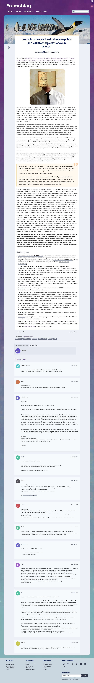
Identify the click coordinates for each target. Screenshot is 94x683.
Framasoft (72, 58)
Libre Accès (48, 60)
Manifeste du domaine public (45, 159)
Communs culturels (28, 336)
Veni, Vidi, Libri (22, 312)
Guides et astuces (47, 664)
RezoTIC (55, 338)
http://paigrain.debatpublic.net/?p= (28, 438)
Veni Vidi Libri (32, 60)
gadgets (23, 642)
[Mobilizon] (76, 664)
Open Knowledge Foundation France (44, 58)
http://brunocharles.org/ (26, 582)
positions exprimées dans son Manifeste (44, 323)
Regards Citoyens (22, 60)
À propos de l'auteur (21, 345)
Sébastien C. (24, 397)
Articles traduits (41, 11)
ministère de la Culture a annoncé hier (46, 107)
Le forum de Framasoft (30, 663)
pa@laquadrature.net (24, 285)
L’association (9, 663)
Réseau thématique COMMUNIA (63, 260)
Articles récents (34, 345)
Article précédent (21, 332)
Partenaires (27, 667)
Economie (25, 338)
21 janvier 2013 (74, 480)
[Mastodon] (68, 664)
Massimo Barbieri (30, 326)
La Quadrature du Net (61, 58)
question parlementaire (27, 221)
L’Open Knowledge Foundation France (30, 266)
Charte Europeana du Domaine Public (62, 210)
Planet (39, 338)
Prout (7, 669)
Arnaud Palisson (25, 365)
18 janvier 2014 (74, 642)
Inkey (22, 381)
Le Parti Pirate (22, 303)
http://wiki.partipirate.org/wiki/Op (30, 495)
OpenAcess (34, 338)
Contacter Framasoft (11, 666)
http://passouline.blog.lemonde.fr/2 (63, 576)
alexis (40, 52)
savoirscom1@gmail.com (70, 323)
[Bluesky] (81, 664)
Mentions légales (47, 666)
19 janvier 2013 (74, 365)
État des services (10, 667)
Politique (50, 338)
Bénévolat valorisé (29, 666)
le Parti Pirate (40, 60)
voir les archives (75, 679)
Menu (10, 11)
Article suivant (73, 332)
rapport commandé (47, 227)
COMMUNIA (28, 58)
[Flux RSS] (64, 664)
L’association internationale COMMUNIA (30, 256)
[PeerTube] (72, 664)
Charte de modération (30, 669)
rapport (19, 204)
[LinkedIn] (85, 664)
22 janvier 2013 (74, 544)
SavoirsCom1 (58, 60)
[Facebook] (64, 668)
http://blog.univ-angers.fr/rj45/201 (28, 554)
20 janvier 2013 (74, 381)
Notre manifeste (10, 664)
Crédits (45, 669)
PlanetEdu (45, 338)
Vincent (23, 480)
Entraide (45, 663)
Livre (30, 338)
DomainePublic (18, 338)
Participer (27, 664)
